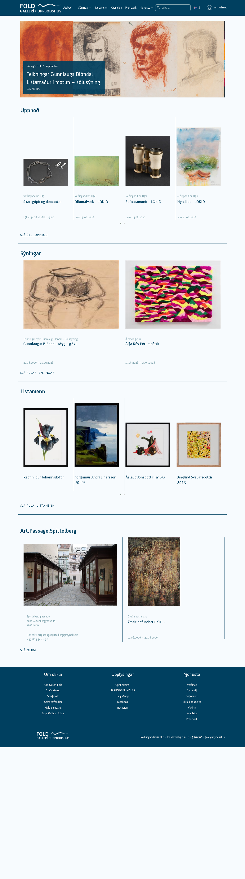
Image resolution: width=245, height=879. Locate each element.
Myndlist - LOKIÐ (191, 201)
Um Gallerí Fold (53, 685)
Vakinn (192, 707)
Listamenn (101, 7)
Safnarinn (192, 696)
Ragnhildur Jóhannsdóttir (43, 477)
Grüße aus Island (137, 616)
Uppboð (67, 7)
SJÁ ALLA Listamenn (37, 505)
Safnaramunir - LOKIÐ (143, 201)
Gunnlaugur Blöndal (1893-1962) (50, 343)
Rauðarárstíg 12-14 (177, 737)
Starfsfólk (53, 696)
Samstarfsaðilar (53, 702)
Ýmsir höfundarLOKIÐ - (146, 622)
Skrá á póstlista (192, 702)
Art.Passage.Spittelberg (48, 530)
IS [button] (197, 7)
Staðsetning (53, 690)
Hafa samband (53, 707)
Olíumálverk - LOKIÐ (91, 201)
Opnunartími (122, 685)
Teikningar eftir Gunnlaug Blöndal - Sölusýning (50, 339)
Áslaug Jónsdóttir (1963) (145, 477)
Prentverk (130, 7)
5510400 (197, 737)
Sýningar (83, 7)
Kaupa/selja (122, 696)
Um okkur (53, 674)
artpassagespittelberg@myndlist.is (58, 635)
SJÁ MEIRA (33, 89)
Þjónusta (145, 7)
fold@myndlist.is (215, 737)
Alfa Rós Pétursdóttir (142, 343)
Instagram (122, 707)
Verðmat (192, 685)
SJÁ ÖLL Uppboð (34, 235)
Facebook (122, 702)
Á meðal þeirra (133, 339)
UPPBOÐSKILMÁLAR (122, 690)
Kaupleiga (116, 7)
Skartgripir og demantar (42, 201)
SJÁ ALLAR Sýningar (37, 372)
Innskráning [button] (219, 7)
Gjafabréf (192, 690)
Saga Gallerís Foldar (53, 713)
